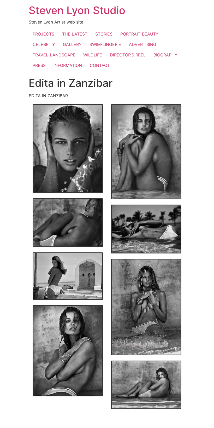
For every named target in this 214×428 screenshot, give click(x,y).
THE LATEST (74, 34)
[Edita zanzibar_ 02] (146, 151)
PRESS (39, 65)
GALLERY (72, 44)
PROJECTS (43, 34)
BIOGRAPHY (165, 54)
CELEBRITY (44, 44)
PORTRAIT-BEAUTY (139, 34)
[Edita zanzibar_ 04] (146, 229)
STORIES (103, 34)
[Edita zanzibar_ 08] (146, 385)
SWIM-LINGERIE (105, 44)
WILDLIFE (92, 54)
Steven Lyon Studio (77, 10)
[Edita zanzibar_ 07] (68, 350)
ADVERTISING (142, 44)
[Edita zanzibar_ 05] (68, 276)
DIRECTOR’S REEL (128, 54)
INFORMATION (68, 65)
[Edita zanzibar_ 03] (68, 222)
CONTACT (100, 65)
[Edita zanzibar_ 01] (68, 148)
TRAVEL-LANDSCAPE (54, 54)
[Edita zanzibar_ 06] (146, 307)
